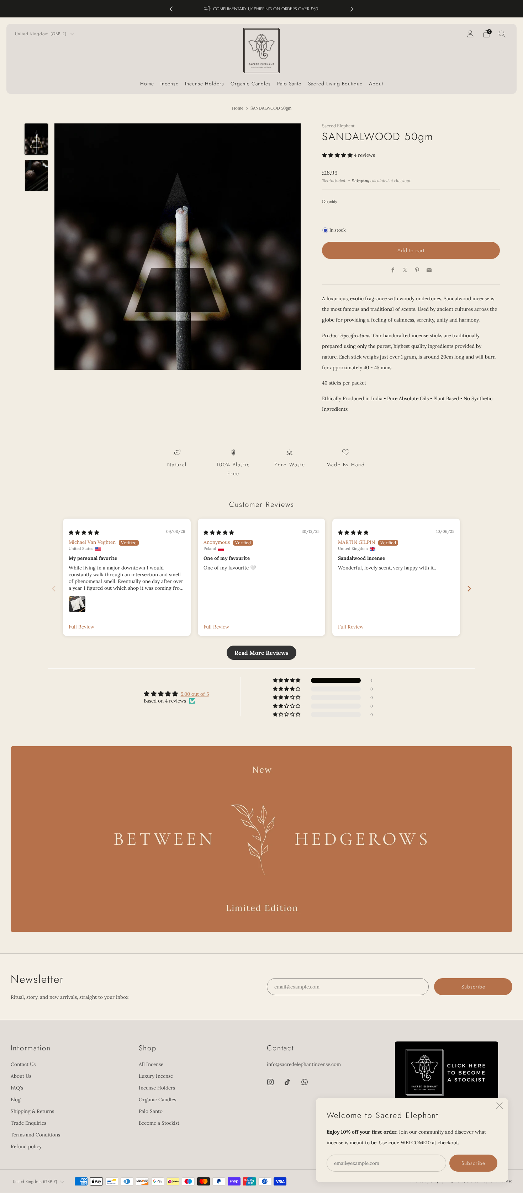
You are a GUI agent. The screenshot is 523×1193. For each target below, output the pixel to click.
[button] (338, 155)
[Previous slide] (53, 588)
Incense (169, 83)
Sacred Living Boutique (335, 83)
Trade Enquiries (28, 1123)
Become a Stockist (159, 1123)
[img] (84, 532)
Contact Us (23, 1064)
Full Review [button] (81, 627)
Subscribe (473, 1163)
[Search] (502, 33)
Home (147, 83)
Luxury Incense (156, 1076)
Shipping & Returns (32, 1111)
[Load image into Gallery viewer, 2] (36, 175)
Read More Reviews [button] (261, 652)
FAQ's (17, 1088)
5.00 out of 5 (195, 694)
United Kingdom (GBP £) (41, 34)
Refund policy (26, 1146)
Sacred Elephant (338, 125)
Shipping (360, 180)
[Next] (351, 9)
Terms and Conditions (35, 1134)
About (376, 83)
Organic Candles (251, 83)
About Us (21, 1076)
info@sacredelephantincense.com (304, 1064)
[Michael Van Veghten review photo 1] (77, 604)
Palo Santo (289, 83)
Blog (16, 1099)
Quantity (329, 201)
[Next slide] (469, 588)
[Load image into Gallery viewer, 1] (36, 139)
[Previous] (171, 9)
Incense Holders (204, 83)
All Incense (151, 1064)
